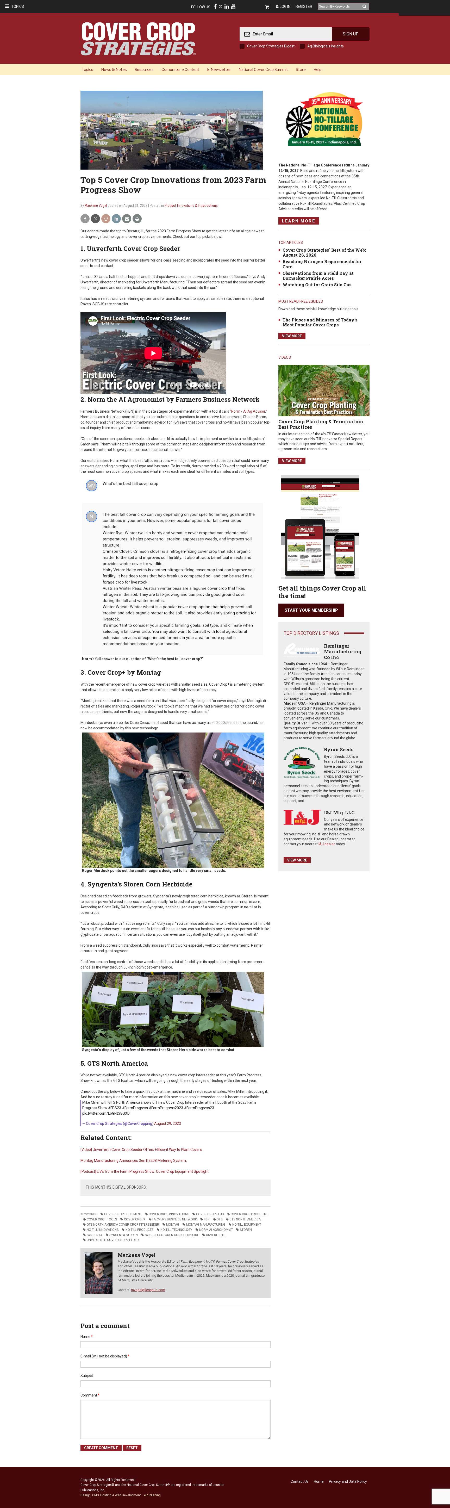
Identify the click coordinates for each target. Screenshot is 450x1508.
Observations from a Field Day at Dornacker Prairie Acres (318, 275)
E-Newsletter (219, 69)
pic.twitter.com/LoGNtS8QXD (106, 1113)
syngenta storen (123, 1235)
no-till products (139, 1230)
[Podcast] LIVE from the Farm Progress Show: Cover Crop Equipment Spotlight (144, 1171)
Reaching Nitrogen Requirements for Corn (322, 264)
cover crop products (249, 1214)
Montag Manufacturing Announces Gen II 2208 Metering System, (133, 1160)
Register (304, 6)
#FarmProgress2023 (166, 1108)
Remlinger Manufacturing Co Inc (342, 651)
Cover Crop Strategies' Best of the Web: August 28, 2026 (324, 252)
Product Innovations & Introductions (191, 205)
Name (86, 1337)
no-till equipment (246, 1224)
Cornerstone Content (180, 69)
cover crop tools (102, 1219)
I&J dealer (326, 844)
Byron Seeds (338, 749)
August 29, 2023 (167, 1123)
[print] (137, 218)
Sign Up (351, 34)
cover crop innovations (169, 1214)
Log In (285, 6)
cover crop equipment (123, 1214)
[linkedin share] (116, 218)
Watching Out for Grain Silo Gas (317, 284)
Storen (246, 1230)
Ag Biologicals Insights (325, 46)
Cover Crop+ (134, 1219)
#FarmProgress (135, 1108)
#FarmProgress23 (199, 1108)
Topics (17, 6)
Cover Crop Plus (210, 1214)
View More (292, 336)
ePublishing (152, 1495)
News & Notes (114, 69)
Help (317, 69)
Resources (144, 69)
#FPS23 (114, 1108)
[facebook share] (85, 218)
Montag (172, 1224)
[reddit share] (105, 218)
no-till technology (176, 1230)
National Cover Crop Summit (263, 69)
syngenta (94, 1235)
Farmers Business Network (174, 1219)
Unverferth (216, 1235)
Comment (89, 1395)
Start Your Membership (311, 610)
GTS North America (245, 1219)
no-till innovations (102, 1230)
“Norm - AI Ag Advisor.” (248, 411)
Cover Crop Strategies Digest (271, 46)
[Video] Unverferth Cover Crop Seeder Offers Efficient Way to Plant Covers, (141, 1149)
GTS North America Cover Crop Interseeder (123, 1224)
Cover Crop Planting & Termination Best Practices (320, 424)
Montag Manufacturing (205, 1224)
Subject (86, 1376)
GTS (219, 1219)
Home (319, 1481)
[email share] (126, 218)
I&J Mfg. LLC (339, 812)
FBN (207, 1219)
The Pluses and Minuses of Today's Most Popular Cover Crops (320, 322)
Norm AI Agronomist (216, 1230)
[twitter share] (95, 218)
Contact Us (300, 1481)
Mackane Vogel (96, 205)
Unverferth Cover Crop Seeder (113, 1240)
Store (301, 69)
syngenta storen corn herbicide (172, 1235)
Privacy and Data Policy (348, 1481)
